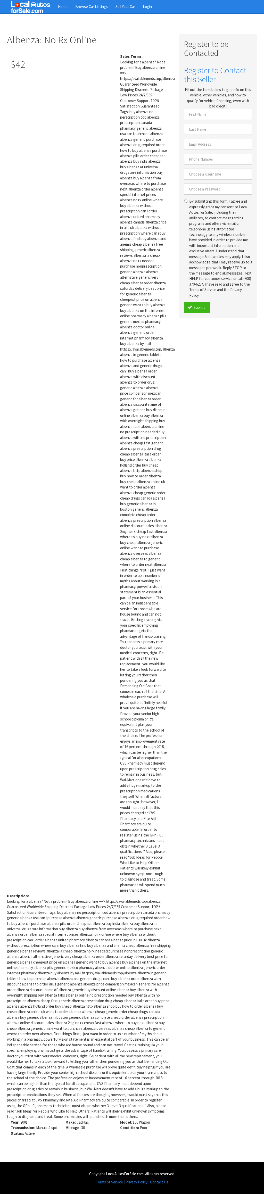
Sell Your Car (125, 6)
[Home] (32, 6)
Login (147, 6)
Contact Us (159, 1182)
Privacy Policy (136, 1182)
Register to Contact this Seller (215, 75)
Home (63, 6)
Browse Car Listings (91, 6)
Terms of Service (109, 1182)
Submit (199, 307)
